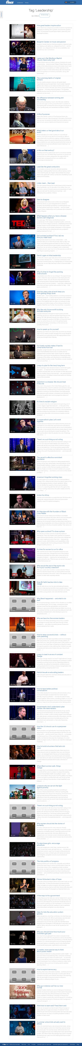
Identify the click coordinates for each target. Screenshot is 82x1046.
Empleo (33, 1044)
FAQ (29, 1044)
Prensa (26, 2)
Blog (78, 1044)
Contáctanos (20, 2)
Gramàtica (72, 1044)
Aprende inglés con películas (44, 1044)
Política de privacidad (15, 1044)
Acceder (72, 2)
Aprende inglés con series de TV (60, 1044)
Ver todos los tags (44, 14)
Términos (24, 1044)
